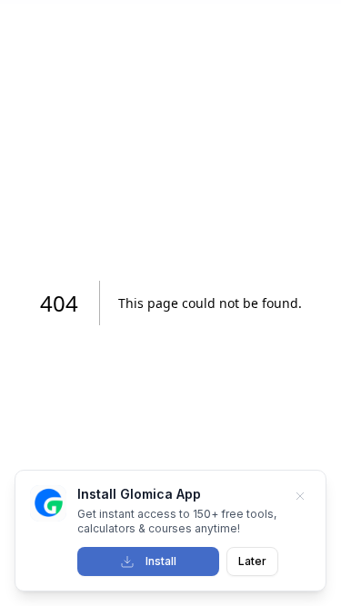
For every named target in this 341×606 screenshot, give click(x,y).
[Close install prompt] (300, 496)
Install (160, 561)
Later (252, 561)
